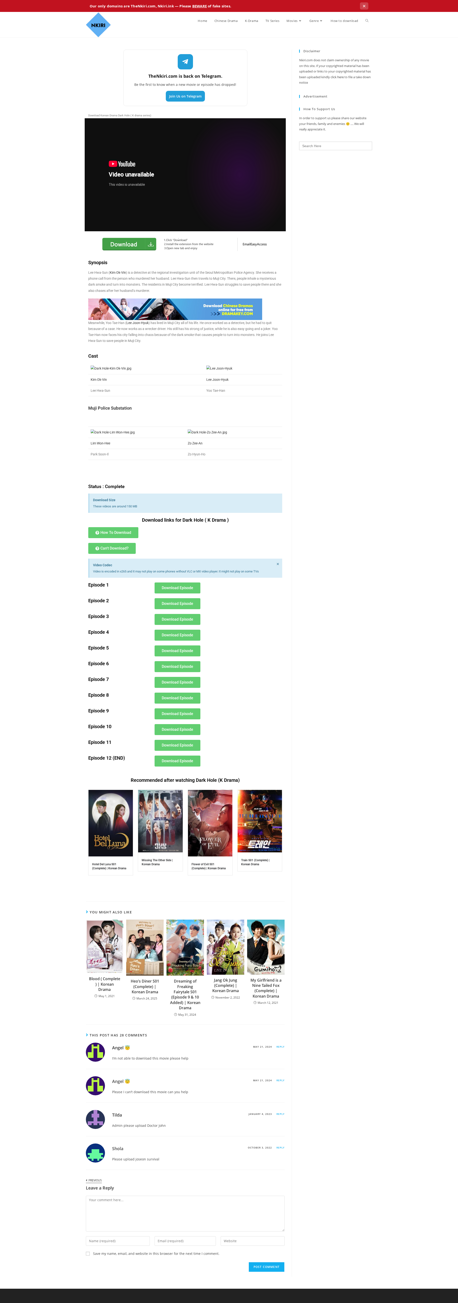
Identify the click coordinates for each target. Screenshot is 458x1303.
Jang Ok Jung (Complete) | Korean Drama (225, 986)
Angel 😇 (121, 1048)
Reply (280, 1046)
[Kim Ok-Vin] (111, 368)
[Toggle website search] (367, 21)
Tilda (117, 1115)
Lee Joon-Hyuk (137, 323)
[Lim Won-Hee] (113, 432)
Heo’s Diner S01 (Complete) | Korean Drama (145, 986)
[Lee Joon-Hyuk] (219, 368)
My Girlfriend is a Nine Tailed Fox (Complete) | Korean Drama (265, 988)
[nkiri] (175, 309)
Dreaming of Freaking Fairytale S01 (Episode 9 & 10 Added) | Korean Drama (185, 994)
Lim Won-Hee (100, 443)
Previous (95, 1180)
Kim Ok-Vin (118, 272)
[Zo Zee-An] (207, 432)
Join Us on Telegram (185, 96)
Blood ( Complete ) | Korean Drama (104, 984)
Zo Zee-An (195, 443)
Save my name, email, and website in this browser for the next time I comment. (156, 1253)
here (340, 77)
